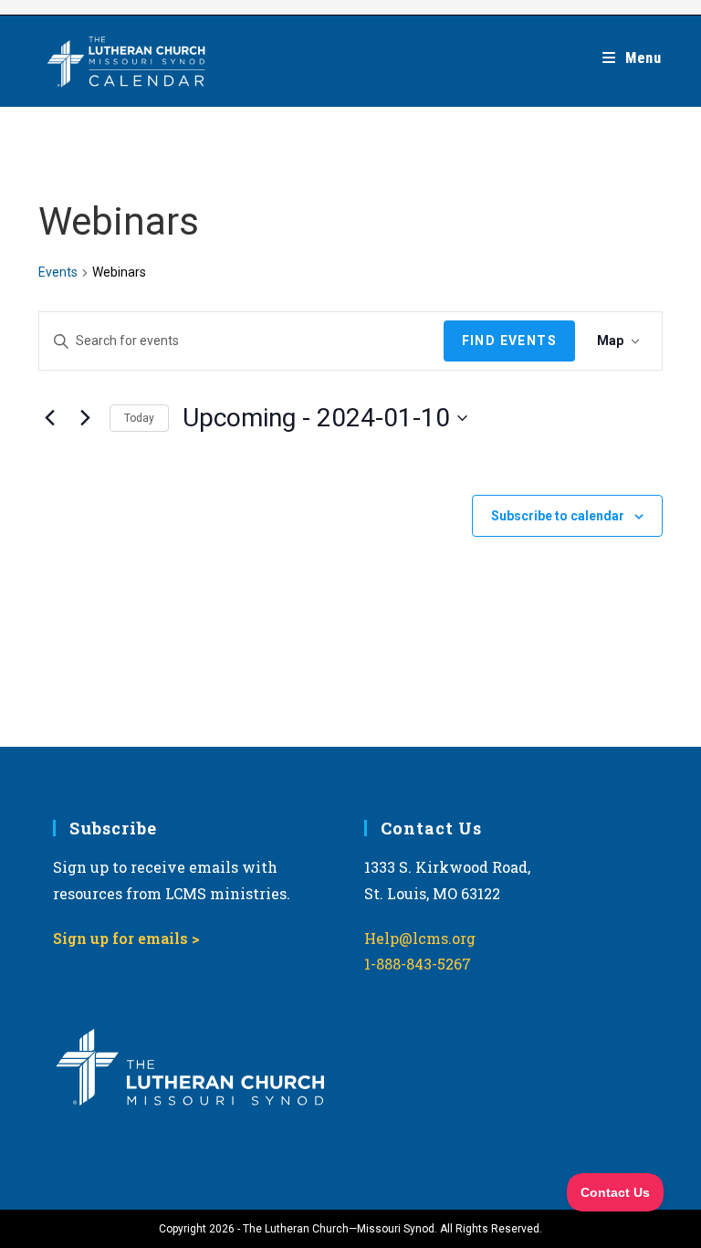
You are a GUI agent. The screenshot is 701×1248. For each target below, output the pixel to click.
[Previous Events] (49, 418)
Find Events (509, 340)
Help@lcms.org (420, 938)
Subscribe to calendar (557, 516)
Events (58, 272)
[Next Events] (85, 418)
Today (139, 418)
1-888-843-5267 (417, 963)
